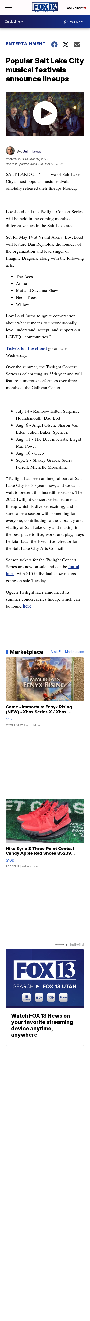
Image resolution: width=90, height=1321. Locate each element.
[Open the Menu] (8, 7)
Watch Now (75, 7)
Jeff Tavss (32, 151)
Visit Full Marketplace (67, 652)
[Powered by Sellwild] (77, 944)
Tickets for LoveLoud (26, 348)
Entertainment (25, 43)
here (27, 606)
